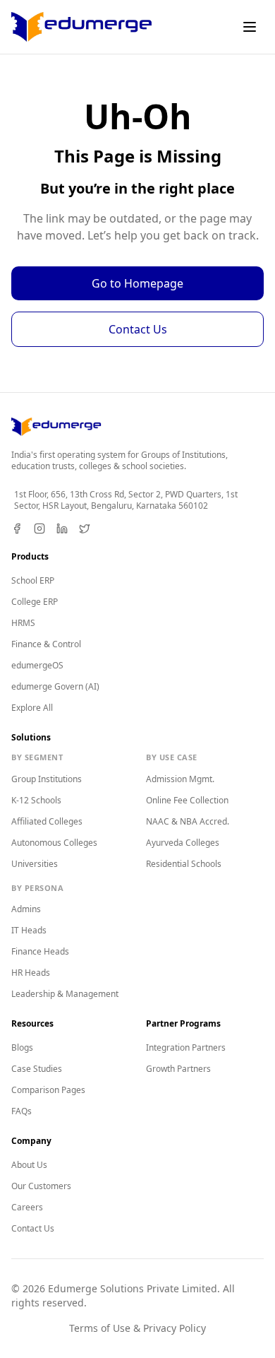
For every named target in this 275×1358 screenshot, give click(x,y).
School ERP (32, 580)
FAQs (21, 1111)
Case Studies (36, 1069)
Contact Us (138, 329)
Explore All (32, 708)
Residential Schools (183, 864)
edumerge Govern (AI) (55, 686)
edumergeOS (37, 665)
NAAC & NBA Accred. (187, 821)
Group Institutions (46, 779)
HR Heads (30, 973)
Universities (34, 864)
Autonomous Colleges (54, 843)
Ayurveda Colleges (182, 843)
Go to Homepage (137, 283)
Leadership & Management (64, 994)
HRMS (23, 623)
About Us (29, 1165)
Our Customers (41, 1186)
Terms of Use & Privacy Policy (137, 1328)
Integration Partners (186, 1047)
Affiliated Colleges (46, 821)
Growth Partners (178, 1069)
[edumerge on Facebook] (17, 528)
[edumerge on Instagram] (39, 528)
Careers (27, 1207)
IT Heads (29, 930)
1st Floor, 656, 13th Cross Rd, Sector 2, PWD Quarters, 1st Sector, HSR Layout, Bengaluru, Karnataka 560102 (126, 500)
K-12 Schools (36, 800)
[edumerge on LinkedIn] (62, 528)
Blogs (22, 1047)
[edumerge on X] (84, 528)
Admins (26, 909)
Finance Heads (40, 951)
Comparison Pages (48, 1090)
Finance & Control (46, 644)
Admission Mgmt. (180, 779)
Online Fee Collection (187, 800)
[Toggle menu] (250, 27)
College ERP (34, 602)
